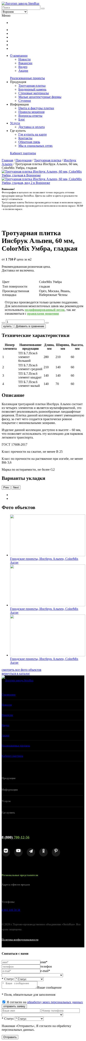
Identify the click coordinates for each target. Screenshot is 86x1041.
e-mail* (45, 971)
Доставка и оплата (31, 127)
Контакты (25, 138)
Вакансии (25, 63)
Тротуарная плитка (32, 85)
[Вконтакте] (6, 852)
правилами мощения (43, 313)
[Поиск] (42, 8)
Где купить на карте (32, 134)
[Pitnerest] (56, 852)
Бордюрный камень (32, 89)
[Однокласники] (43, 852)
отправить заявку (14, 1006)
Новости (24, 59)
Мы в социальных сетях (35, 145)
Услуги (15, 123)
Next (16, 487)
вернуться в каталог (16, 673)
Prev (6, 487)
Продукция (23, 160)
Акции (23, 70)
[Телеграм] (31, 852)
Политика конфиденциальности (20, 939)
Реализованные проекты (27, 78)
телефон (46, 966)
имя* (43, 962)
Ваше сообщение (49, 987)
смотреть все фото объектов (21, 669)
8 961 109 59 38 (11, 910)
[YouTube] (18, 852)
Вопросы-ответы (30, 115)
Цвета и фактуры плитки (36, 108)
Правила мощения (31, 112)
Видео (22, 67)
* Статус (8, 979)
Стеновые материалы (33, 93)
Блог (21, 119)
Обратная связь (29, 142)
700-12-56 (15, 837)
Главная (7, 160)
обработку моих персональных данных (55, 1002)
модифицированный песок (45, 310)
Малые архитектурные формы (39, 97)
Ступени (24, 100)
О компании (19, 55)
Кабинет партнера (23, 153)
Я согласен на (45, 1002)
